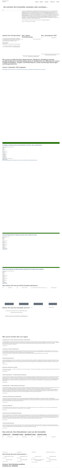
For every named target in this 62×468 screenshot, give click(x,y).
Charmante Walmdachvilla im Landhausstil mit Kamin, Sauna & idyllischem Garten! (19, 234)
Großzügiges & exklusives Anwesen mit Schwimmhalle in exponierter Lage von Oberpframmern (22, 145)
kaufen (28, 12)
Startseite (36, 1)
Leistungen (46, 1)
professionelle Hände (16, 46)
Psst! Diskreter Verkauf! (5, 461)
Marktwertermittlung (48, 12)
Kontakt (57, 1)
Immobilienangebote (19, 461)
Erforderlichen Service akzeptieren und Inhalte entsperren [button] (11, 44)
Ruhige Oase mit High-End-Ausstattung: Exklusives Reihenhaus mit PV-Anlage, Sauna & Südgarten (23, 269)
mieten (37, 12)
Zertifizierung (45, 15)
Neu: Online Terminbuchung (27, 36)
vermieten (33, 12)
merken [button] (6, 159)
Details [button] (3, 159)
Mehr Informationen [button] (5, 42)
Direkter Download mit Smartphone (50, 54)
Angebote (41, 1)
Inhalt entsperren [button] (5, 43)
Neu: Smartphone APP (49, 35)
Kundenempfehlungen (48, 461)
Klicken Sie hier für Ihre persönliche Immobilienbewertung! (16, 316)
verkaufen (23, 12)
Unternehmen (52, 1)
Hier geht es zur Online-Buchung (33, 56)
